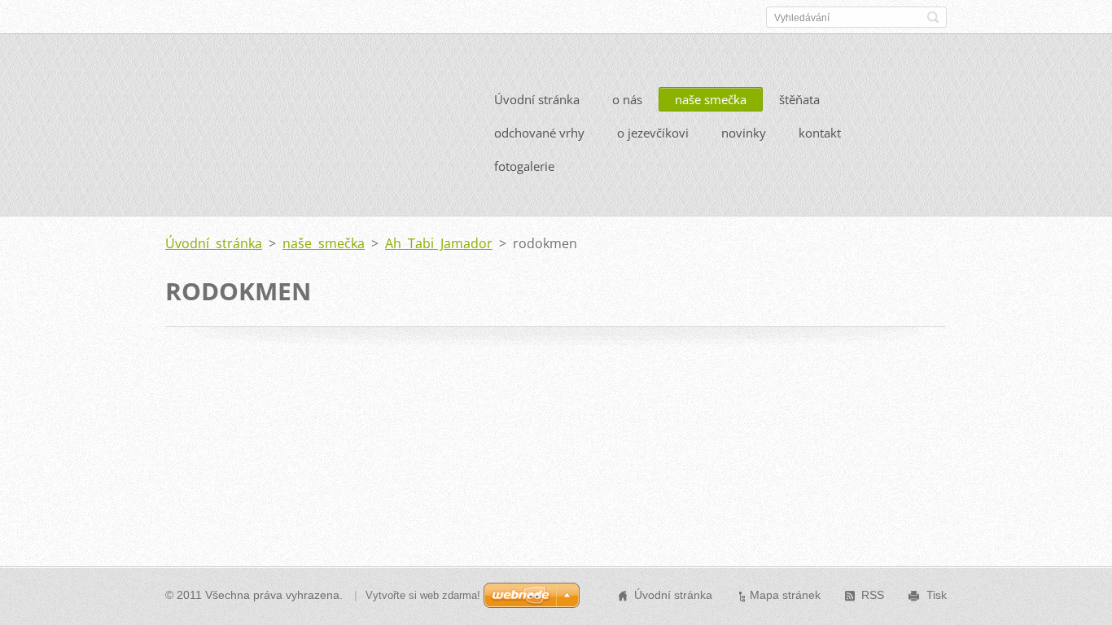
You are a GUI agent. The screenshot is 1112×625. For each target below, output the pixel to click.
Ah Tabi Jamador (439, 243)
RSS (872, 594)
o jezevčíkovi (653, 133)
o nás (627, 99)
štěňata (799, 99)
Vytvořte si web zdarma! (423, 595)
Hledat (933, 17)
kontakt (820, 133)
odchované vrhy (539, 133)
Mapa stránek (785, 594)
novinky (743, 133)
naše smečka (710, 99)
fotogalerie (524, 166)
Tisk (936, 594)
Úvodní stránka (537, 99)
